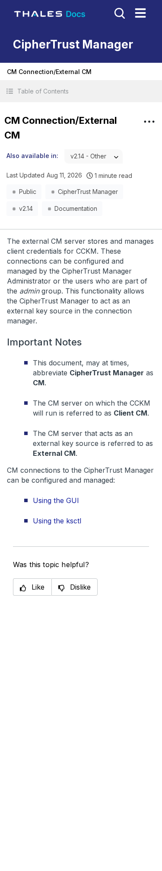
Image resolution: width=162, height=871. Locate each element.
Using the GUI (56, 500)
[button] (81, 91)
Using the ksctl (57, 520)
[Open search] (118, 12)
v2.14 (26, 208)
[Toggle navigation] (140, 12)
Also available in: (32, 155)
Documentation (75, 208)
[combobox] (93, 156)
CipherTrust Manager (88, 191)
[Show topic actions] (149, 121)
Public (27, 191)
